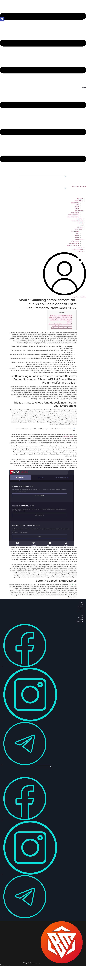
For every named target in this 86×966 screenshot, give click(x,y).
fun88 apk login (68, 436)
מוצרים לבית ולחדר (77, 221)
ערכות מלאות (79, 201)
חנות (82, 604)
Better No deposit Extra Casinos (61, 328)
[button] (43, 225)
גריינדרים (80, 219)
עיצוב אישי (80, 199)
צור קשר (81, 609)
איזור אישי (80, 607)
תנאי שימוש (80, 611)
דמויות (77, 205)
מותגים (77, 207)
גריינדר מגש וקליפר (73, 215)
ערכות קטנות (79, 211)
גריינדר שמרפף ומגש (73, 217)
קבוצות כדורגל (75, 203)
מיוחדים (77, 209)
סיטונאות (80, 223)
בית (82, 602)
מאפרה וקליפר (75, 213)
